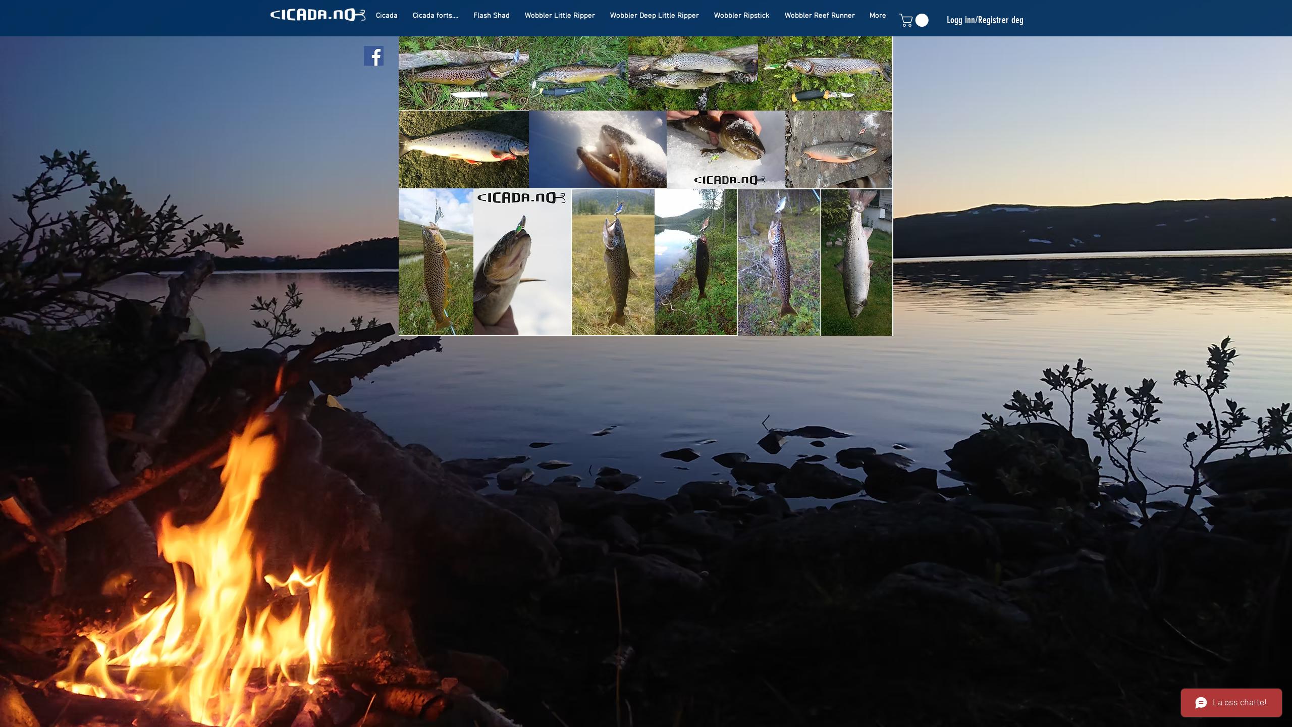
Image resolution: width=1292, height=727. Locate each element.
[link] (915, 20)
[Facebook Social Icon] (374, 56)
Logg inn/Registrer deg (985, 20)
